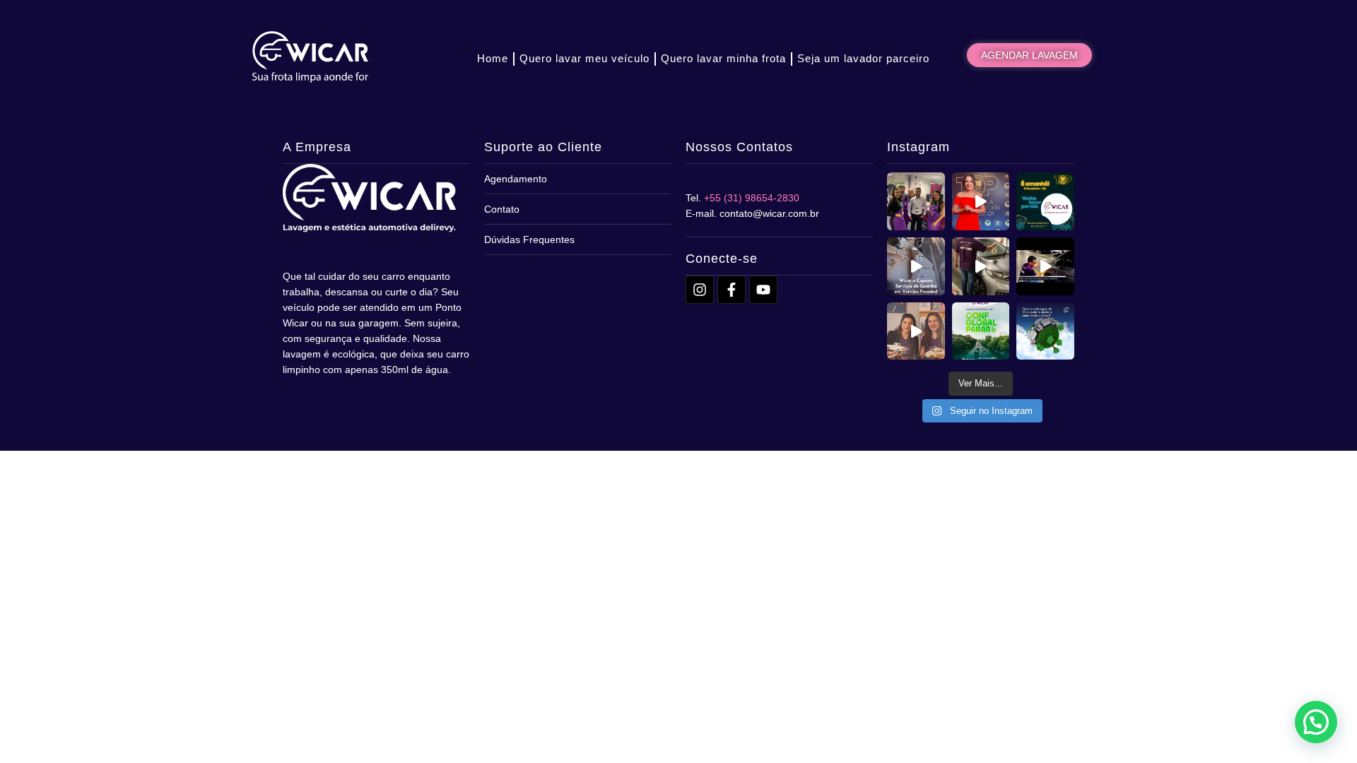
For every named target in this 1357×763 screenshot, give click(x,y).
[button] (1316, 722)
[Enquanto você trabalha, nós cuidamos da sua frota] (981, 266)
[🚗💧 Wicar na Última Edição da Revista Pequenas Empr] (916, 331)
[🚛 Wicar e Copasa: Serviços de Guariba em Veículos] (916, 266)
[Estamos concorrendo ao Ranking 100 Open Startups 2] (1045, 201)
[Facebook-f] (731, 290)
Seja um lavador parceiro (863, 58)
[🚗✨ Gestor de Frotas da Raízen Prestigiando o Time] (916, 201)
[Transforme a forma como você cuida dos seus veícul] (1045, 331)
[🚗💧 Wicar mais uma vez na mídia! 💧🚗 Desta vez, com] (1045, 266)
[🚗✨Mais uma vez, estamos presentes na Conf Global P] (981, 331)
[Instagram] (700, 290)
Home (492, 58)
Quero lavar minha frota (723, 58)
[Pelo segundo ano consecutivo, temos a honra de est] (981, 201)
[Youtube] (763, 290)
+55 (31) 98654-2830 (751, 197)
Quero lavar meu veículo (584, 58)
